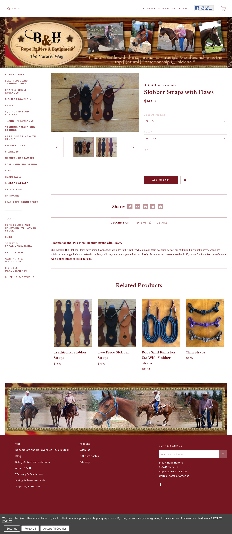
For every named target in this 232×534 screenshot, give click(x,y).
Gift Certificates (89, 456)
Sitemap (85, 462)
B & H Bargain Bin (18, 99)
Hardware (12, 195)
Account (85, 443)
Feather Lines (15, 145)
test (8, 218)
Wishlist (85, 449)
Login (183, 8)
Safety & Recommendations (18, 245)
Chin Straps (14, 189)
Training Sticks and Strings (20, 128)
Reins (9, 105)
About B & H (14, 252)
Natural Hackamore (20, 158)
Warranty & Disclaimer (14, 260)
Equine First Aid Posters (17, 113)
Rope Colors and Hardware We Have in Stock (20, 228)
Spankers (12, 151)
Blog (8, 237)
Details (161, 222)
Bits (8, 170)
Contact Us (151, 8)
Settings (12, 528)
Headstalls (13, 176)
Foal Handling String (21, 164)
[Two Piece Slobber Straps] (117, 323)
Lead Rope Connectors (22, 202)
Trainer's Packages (19, 120)
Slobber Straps (17, 183)
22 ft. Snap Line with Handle (20, 138)
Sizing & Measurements (16, 269)
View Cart (169, 8)
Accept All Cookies (55, 528)
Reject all (30, 528)
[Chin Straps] (205, 323)
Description (120, 222)
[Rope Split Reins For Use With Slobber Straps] (161, 323)
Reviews (170, 85)
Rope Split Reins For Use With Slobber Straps (159, 358)
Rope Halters (15, 74)
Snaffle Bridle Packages (16, 91)
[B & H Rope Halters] (116, 42)
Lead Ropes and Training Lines (16, 82)
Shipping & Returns (19, 277)
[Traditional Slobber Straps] (73, 323)
